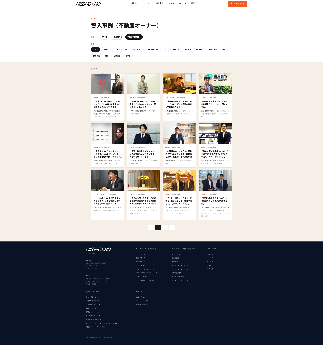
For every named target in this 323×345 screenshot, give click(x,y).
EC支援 (199, 49)
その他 (128, 56)
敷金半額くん (140, 258)
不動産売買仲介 (141, 276)
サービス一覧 (140, 254)
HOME (88, 12)
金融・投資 (136, 49)
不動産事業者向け (134, 37)
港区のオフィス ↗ (92, 308)
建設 (223, 49)
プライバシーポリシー (143, 301)
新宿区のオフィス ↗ (93, 312)
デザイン (187, 49)
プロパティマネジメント (180, 269)
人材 (165, 49)
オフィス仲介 (140, 265)
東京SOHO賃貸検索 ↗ (93, 319)
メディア (176, 49)
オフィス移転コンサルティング (146, 273)
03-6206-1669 (93, 269)
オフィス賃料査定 (178, 276)
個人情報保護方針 (142, 304)
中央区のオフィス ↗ (93, 304)
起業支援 (117, 56)
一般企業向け (117, 37)
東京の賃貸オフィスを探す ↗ (96, 297)
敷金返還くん (140, 262)
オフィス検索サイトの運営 (145, 280)
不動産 (105, 49)
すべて (104, 37)
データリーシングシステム (181, 280)
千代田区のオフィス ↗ (93, 301)
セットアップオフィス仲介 (145, 269)
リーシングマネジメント (180, 265)
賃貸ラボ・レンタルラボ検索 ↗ (96, 327)
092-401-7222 (92, 284)
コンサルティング (152, 49)
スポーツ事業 (212, 49)
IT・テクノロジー (120, 49)
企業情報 (210, 254)
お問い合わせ (140, 297)
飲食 (106, 56)
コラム (209, 265)
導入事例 (210, 262)
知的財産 (96, 56)
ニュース (210, 258)
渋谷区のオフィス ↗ (93, 315)
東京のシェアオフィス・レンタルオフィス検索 (102, 323)
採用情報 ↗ (211, 269)
